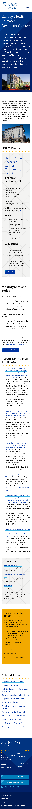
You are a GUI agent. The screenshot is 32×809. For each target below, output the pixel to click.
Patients (19, 760)
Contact (23, 210)
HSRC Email (8, 586)
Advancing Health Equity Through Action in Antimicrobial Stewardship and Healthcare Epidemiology (17, 413)
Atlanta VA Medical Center (14, 715)
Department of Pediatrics (13, 698)
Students (19, 766)
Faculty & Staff (21, 756)
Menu (27, 7)
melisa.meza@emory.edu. (15, 344)
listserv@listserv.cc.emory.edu (16, 649)
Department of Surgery (12, 685)
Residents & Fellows (22, 763)
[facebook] (2, 787)
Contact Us (4, 764)
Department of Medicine (13, 681)
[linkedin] (10, 787)
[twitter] (6, 787)
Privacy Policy (5, 798)
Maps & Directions (6, 767)
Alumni (19, 753)
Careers (3, 771)
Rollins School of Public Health (16, 695)
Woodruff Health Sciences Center (13, 707)
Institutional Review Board (14, 723)
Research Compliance (11, 719)
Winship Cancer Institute (13, 726)
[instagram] (14, 787)
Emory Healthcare (10, 702)
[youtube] (18, 787)
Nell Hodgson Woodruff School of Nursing (16, 690)
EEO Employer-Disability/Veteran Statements (14, 805)
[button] (10, 272)
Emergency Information (8, 802)
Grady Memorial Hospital (13, 712)
